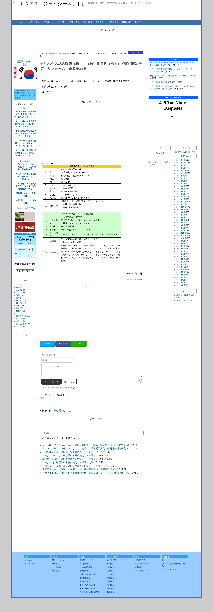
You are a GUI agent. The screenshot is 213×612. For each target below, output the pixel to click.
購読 (22, 243)
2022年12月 (181, 202)
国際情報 (110, 592)
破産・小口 (34, 22)
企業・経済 (74, 22)
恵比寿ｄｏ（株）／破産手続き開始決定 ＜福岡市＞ (70, 459)
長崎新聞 (19, 287)
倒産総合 (47, 22)
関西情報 (110, 578)
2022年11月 (181, 204)
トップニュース (31, 564)
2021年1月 (180, 262)
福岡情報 (110, 585)
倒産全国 (60, 22)
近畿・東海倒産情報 (87, 585)
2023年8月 (180, 181)
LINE (79, 343)
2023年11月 (181, 173)
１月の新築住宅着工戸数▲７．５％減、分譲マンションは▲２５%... (25, 114)
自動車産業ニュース (142, 571)
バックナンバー (24, 253)
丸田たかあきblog (23, 324)
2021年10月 (181, 238)
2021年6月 (180, 249)
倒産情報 (51, 54)
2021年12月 (181, 233)
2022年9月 (180, 210)
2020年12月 (181, 264)
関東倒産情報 (85, 581)
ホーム (19, 22)
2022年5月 (180, 220)
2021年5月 (180, 251)
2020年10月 (181, 269)
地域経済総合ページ (115, 560)
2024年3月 (180, 163)
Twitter (48, 343)
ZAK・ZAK (20, 306)
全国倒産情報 (85, 564)
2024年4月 (180, 160)
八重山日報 (20, 326)
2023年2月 (180, 197)
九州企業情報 (57, 567)
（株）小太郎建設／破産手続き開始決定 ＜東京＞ (69, 452)
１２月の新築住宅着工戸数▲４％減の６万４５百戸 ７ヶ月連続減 (25, 133)
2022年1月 (180, 230)
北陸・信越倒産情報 (87, 574)
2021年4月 (180, 254)
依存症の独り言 (22, 319)
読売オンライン (22, 298)
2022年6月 (180, 217)
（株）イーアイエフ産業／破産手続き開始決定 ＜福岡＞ (72, 466)
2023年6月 (180, 186)
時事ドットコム (22, 295)
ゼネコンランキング (142, 564)
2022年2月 (180, 228)
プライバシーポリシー (185, 300)
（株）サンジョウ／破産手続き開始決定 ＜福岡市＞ (70, 455)
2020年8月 (180, 275)
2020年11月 (181, 267)
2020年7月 (180, 277)
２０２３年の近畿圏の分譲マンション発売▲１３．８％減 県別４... (25, 143)
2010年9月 (180, 285)
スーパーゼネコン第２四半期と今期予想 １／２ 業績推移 (25, 176)
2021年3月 (180, 256)
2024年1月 (180, 168)
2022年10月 (181, 207)
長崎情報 (110, 588)
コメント (135, 52)
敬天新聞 (19, 308)
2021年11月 (181, 236)
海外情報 (99, 22)
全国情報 (110, 567)
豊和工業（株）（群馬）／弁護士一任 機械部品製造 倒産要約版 (77, 469)
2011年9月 (180, 282)
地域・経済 (87, 22)
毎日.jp (18, 285)
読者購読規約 (22, 249)
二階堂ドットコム (23, 316)
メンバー (19, 313)
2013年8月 (180, 280)
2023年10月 (181, 176)
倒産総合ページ (86, 560)
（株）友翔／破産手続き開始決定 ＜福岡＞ (65, 462)
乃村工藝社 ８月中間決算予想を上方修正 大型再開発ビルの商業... (25, 186)
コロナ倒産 (127, 22)
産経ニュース (21, 293)
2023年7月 (180, 183)
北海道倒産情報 (86, 567)
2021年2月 (180, 259)
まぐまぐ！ (31, 256)
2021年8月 (180, 243)
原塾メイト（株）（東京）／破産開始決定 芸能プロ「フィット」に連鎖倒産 (82, 473)
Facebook (63, 343)
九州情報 (110, 571)
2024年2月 (180, 165)
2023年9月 (180, 178)
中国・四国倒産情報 (87, 588)
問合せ (138, 22)
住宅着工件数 (140, 560)
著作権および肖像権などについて (174, 565)
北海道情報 (113, 22)
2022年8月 (180, 212)
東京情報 (110, 574)
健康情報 (138, 567)
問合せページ (167, 560)
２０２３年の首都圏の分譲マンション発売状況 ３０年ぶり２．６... (25, 153)
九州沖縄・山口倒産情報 (89, 592)
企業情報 (55, 564)
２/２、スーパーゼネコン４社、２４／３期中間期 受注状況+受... (25, 166)
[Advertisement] (106, 37)
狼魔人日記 (20, 311)
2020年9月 (180, 272)
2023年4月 (180, 191)
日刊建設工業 (21, 300)
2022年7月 (180, 215)
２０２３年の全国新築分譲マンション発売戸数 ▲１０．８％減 (25, 123)
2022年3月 (180, 225)
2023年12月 (181, 170)
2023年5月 (180, 189)
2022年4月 (180, 223)
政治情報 (110, 564)
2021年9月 (180, 241)
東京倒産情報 (85, 578)
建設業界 (55, 571)
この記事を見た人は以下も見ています (59, 438)
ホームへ (28, 560)
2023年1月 (180, 199)
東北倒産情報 (85, 571)
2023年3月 (180, 194)
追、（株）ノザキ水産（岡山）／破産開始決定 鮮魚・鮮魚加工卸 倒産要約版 (84, 445)
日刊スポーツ (21, 303)
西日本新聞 (20, 290)
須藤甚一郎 (20, 321)
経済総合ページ (58, 560)
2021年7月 (180, 246)
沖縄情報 (110, 581)
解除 (29, 243)
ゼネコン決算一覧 (26, 207)
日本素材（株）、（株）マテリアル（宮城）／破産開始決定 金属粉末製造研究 (84, 448)
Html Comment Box (62, 387)
